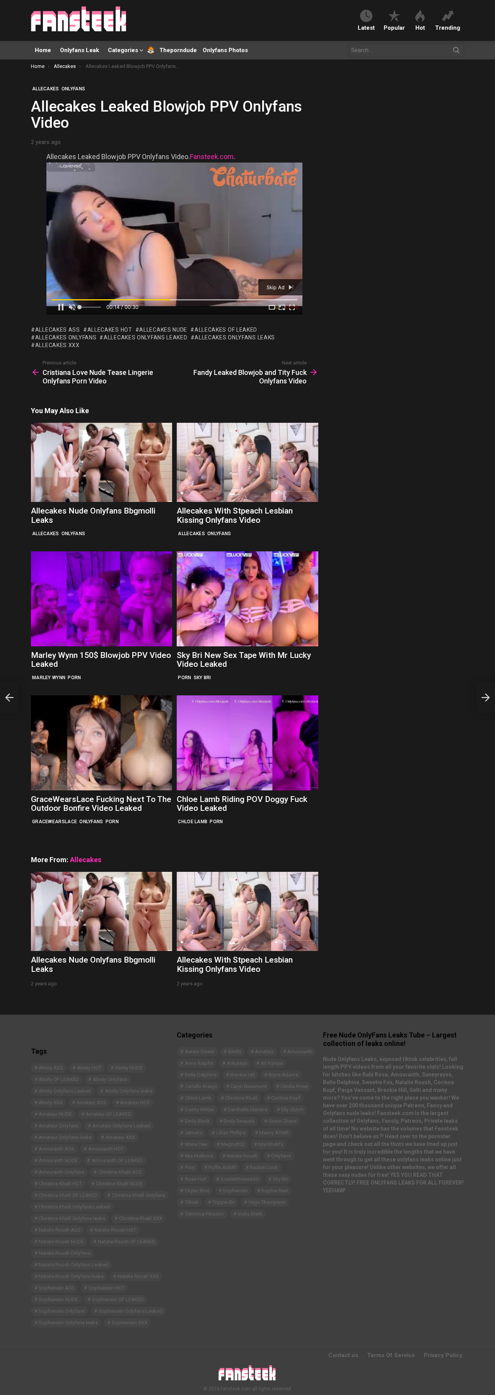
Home (43, 50)
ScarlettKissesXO (239, 1179)
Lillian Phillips (231, 1133)
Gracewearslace (54, 821)
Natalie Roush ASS (59, 1230)
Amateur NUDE (55, 1114)
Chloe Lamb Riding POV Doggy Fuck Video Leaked (242, 804)
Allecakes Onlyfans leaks (235, 337)
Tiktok (192, 1202)
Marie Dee (196, 1144)
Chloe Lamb (192, 821)
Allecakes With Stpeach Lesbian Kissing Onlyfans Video (235, 515)
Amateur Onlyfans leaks (65, 1137)
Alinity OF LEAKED (59, 1079)
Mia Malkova (199, 1156)
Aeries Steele (199, 1051)
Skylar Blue (197, 1190)
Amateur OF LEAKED (108, 1114)
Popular (394, 27)
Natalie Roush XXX (138, 1276)
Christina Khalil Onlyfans (138, 1195)
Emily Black (197, 1121)
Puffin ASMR (222, 1167)
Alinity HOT (89, 1068)
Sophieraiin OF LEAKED (118, 1299)
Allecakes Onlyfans (65, 337)
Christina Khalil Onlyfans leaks (72, 1218)
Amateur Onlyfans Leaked (121, 1126)
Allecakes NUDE (163, 330)
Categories (123, 50)
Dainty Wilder (199, 1109)
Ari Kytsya (272, 1063)
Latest (366, 27)
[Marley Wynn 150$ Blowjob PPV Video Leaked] (101, 598)
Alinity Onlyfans (110, 1079)
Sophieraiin (235, 1190)
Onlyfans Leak (79, 50)
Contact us (343, 1355)
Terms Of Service (391, 1355)
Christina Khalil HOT (60, 1184)
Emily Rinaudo (239, 1121)
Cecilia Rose (294, 1086)
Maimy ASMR (274, 1133)
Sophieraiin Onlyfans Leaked (130, 1311)
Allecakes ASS (57, 330)
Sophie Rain (274, 1190)
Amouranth (299, 1051)
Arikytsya (237, 1063)
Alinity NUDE (129, 1068)
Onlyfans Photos (225, 50)
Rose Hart (196, 1179)
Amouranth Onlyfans (61, 1172)
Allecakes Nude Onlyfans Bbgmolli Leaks (93, 515)
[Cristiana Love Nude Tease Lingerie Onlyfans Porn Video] (9, 697)
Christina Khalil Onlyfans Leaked (74, 1207)
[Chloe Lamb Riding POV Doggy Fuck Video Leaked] (247, 742)
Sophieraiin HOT (107, 1288)
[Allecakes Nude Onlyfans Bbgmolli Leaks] (101, 462)
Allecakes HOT (109, 330)
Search (456, 51)
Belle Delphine (201, 1075)
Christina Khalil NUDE (119, 1184)
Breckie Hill (242, 1075)
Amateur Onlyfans (59, 1126)
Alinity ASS (51, 1068)
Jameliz (193, 1133)
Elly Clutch (292, 1109)
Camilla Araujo (201, 1086)
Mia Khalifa (270, 1144)
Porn (74, 677)
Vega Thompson (266, 1202)
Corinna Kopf (285, 1098)
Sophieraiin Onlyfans (62, 1311)
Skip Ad (276, 287)
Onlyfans (73, 533)
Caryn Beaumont (248, 1086)
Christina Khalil (241, 1098)
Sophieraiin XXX (129, 1323)
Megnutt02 (233, 1144)
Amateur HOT (135, 1102)
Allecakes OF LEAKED (226, 330)
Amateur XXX (120, 1137)
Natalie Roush (242, 1156)
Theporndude (173, 50)
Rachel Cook (264, 1167)
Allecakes (45, 533)
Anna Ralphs (199, 1063)
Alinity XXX (51, 1102)
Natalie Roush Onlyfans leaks (71, 1276)
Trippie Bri (223, 1202)
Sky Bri (202, 677)
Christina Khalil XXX (140, 1218)
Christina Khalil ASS (120, 1172)
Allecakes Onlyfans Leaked (145, 337)
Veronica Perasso (204, 1214)
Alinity (234, 1051)
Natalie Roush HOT (115, 1230)
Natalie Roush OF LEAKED (126, 1241)
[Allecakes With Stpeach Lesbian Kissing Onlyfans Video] (247, 462)
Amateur (264, 1051)
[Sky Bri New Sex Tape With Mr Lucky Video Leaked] (247, 598)
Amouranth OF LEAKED (117, 1160)
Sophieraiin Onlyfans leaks (68, 1323)
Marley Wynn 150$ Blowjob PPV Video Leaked (101, 660)
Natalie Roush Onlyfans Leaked (73, 1265)
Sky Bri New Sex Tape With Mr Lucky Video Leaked (244, 660)
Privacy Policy (443, 1355)
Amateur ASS (91, 1102)
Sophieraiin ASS (57, 1288)
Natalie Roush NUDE (61, 1241)
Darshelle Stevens (248, 1109)
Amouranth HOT (106, 1149)
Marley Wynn (48, 677)
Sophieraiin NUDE (58, 1299)
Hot (420, 27)
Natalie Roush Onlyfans (64, 1253)
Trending (447, 27)
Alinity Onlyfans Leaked (65, 1091)
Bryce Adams (283, 1075)
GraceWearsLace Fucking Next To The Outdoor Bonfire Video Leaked (101, 804)
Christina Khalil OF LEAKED (68, 1195)
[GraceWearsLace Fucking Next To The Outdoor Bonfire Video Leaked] (101, 742)
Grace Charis (282, 1121)
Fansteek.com (212, 157)
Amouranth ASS (56, 1149)
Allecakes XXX (57, 345)
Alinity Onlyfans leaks (128, 1091)
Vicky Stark (249, 1214)
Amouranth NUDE (58, 1160)
